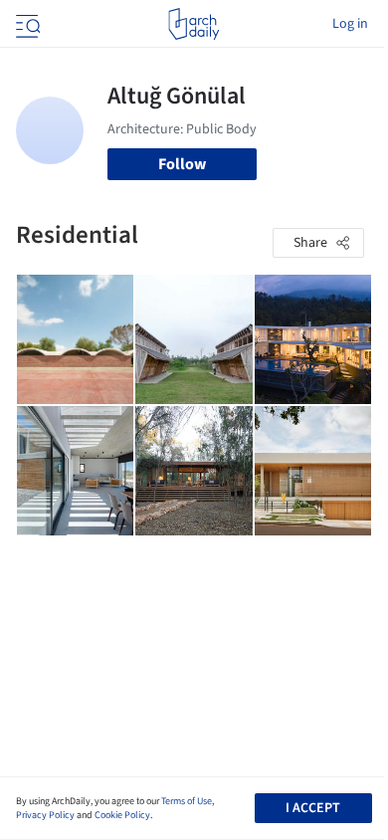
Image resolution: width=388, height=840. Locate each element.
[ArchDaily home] (193, 24)
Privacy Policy (45, 815)
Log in (350, 24)
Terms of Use (186, 801)
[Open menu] (26, 24)
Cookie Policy (122, 815)
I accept (313, 808)
